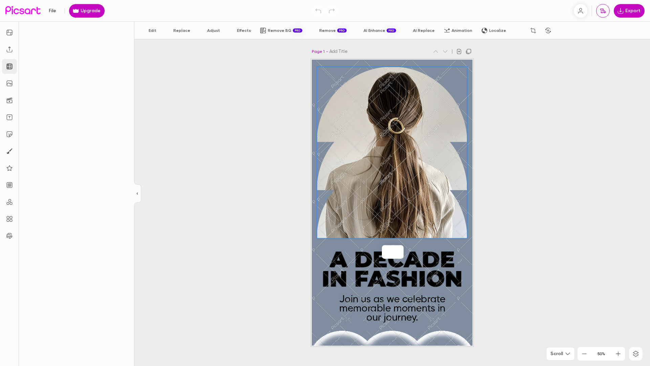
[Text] (9, 117)
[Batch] (9, 235)
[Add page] (459, 51)
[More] (400, 252)
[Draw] (9, 151)
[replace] (385, 252)
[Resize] (9, 32)
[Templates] (9, 66)
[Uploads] (9, 49)
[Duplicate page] (468, 51)
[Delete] (563, 30)
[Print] (603, 11)
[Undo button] (318, 10)
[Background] (9, 185)
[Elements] (9, 168)
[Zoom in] (618, 353)
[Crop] (533, 30)
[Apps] (9, 202)
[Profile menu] (580, 11)
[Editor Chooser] (137, 193)
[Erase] (518, 30)
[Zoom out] (584, 353)
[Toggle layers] (636, 354)
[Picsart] (23, 10)
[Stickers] (9, 134)
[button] (325, 183)
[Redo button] (331, 10)
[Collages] (9, 218)
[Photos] (9, 83)
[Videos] (9, 100)
